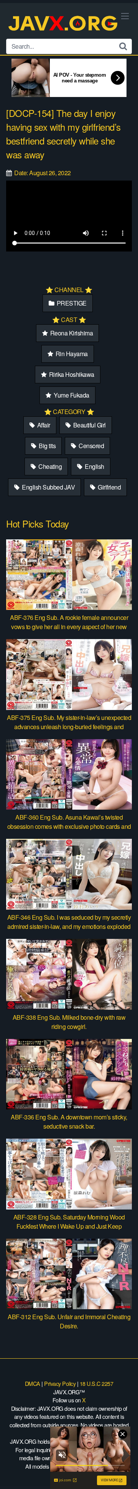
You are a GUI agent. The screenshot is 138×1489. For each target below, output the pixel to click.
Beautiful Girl (89, 425)
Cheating (49, 466)
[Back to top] (124, 1472)
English (94, 466)
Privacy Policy (60, 1383)
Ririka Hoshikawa (71, 374)
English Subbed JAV (48, 487)
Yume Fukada (71, 395)
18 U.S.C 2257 (96, 1383)
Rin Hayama (71, 353)
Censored (90, 445)
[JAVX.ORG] (63, 24)
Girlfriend (109, 487)
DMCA (32, 1383)
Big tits (47, 445)
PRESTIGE (71, 303)
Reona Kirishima (71, 333)
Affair (43, 425)
